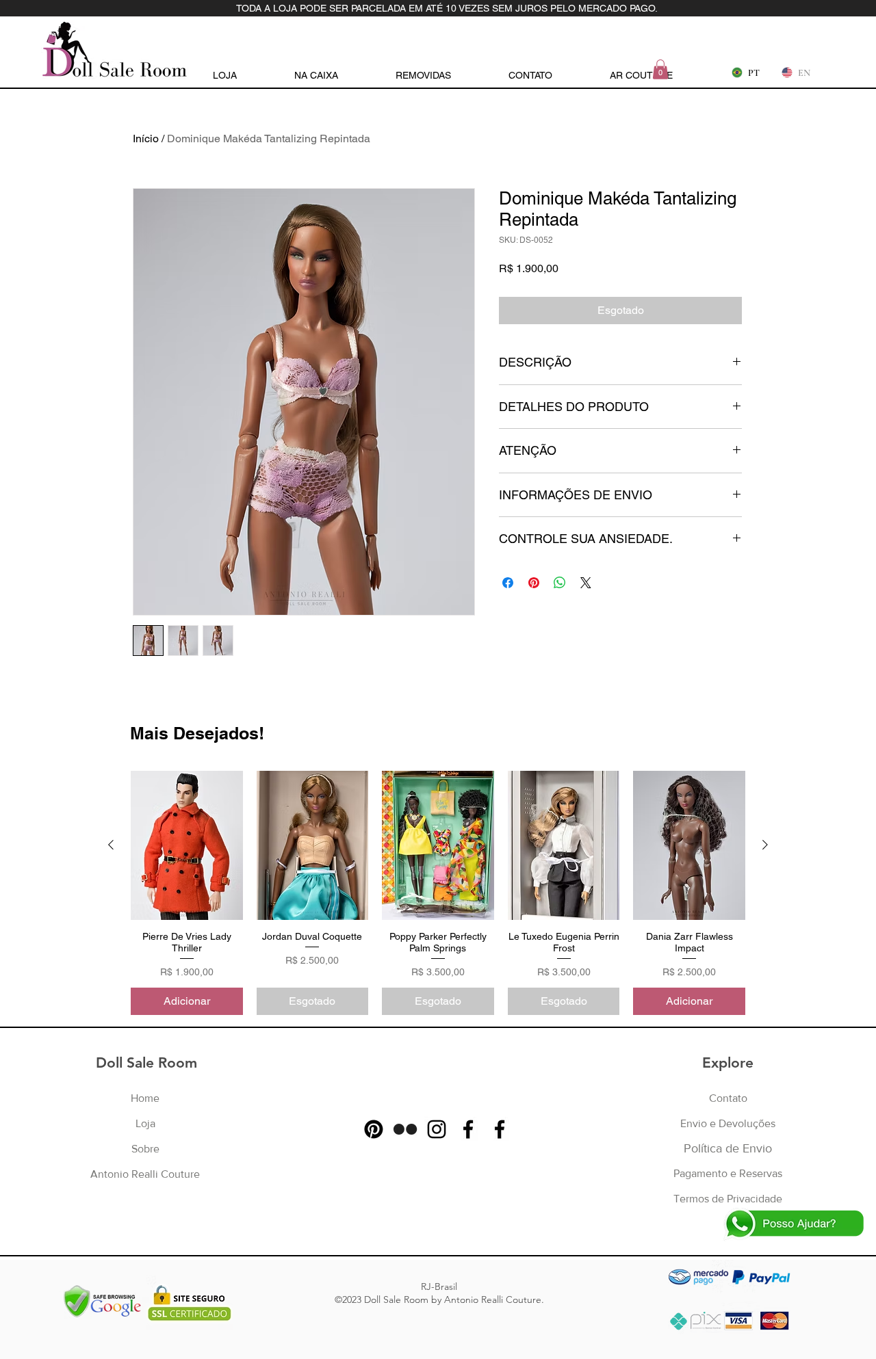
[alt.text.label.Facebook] (468, 1129)
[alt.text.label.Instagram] (436, 1129)
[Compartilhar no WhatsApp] (560, 583)
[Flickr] (405, 1129)
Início (146, 138)
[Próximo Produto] (765, 844)
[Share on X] (586, 583)
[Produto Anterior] (111, 844)
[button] (660, 69)
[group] (438, 893)
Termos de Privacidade (727, 1198)
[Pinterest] (373, 1129)
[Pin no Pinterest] (534, 583)
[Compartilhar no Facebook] (508, 583)
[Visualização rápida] (187, 845)
